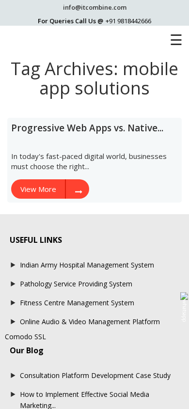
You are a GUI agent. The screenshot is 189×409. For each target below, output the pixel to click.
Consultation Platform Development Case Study (95, 375)
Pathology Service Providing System (76, 283)
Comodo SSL (25, 336)
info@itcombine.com (94, 7)
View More (38, 189)
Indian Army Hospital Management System (87, 264)
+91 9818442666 (128, 20)
